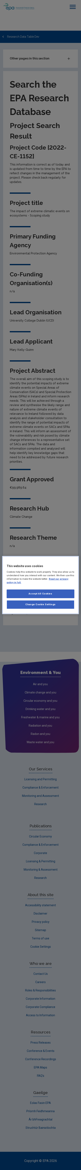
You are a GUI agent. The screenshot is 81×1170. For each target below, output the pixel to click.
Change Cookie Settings (40, 604)
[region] (40, 585)
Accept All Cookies (40, 593)
